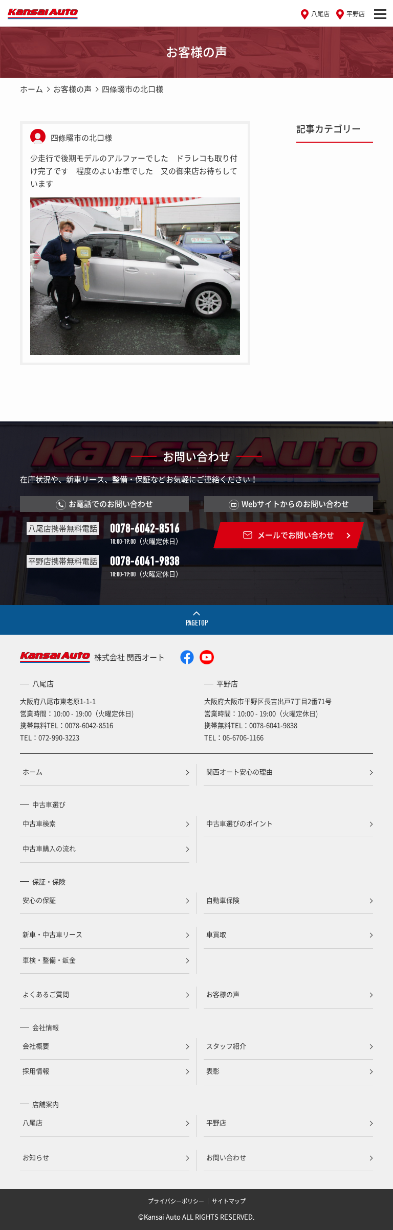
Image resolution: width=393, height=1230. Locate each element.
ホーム (31, 89)
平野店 (355, 13)
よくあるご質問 (46, 994)
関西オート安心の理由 (239, 771)
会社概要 (36, 1045)
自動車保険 (222, 900)
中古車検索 (39, 823)
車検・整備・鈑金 (49, 960)
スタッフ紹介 (226, 1045)
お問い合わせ (226, 1157)
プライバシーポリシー (176, 1201)
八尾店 (320, 13)
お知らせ (36, 1157)
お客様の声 (72, 89)
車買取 (216, 934)
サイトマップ (229, 1201)
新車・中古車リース (52, 934)
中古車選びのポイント (239, 823)
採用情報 (36, 1071)
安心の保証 (39, 900)
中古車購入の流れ (49, 848)
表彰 (213, 1071)
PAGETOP (197, 623)
